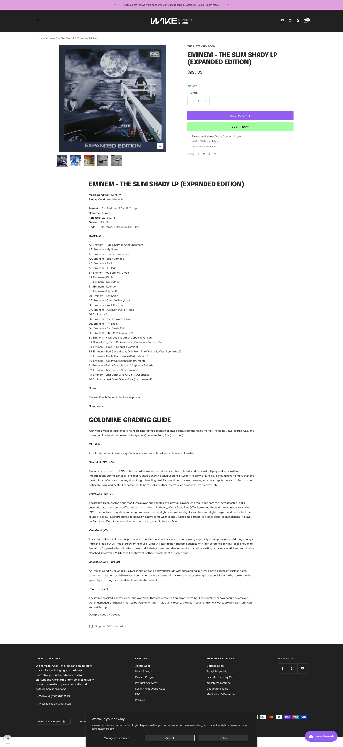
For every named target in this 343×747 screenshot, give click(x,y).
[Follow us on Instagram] (292, 668)
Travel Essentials (217, 671)
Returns (140, 700)
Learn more (212, 4)
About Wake (142, 665)
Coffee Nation (215, 665)
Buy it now (240, 126)
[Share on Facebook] (199, 154)
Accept (169, 738)
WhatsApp (64, 703)
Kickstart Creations (218, 683)
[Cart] (305, 20)
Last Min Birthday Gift (220, 677)
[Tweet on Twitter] (209, 154)
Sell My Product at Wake (150, 688)
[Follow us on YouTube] (302, 668)
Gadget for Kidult (217, 688)
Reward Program (145, 677)
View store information (204, 146)
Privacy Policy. (105, 728)
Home (39, 38)
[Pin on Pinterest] (204, 154)
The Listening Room (201, 46)
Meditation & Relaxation (222, 694)
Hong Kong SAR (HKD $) (51, 721)
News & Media (144, 671)
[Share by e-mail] (215, 154)
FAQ (137, 694)
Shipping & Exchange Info (111, 626)
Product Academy (146, 683)
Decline (223, 738)
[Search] (290, 20)
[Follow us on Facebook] (283, 668)
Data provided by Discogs (104, 614)
